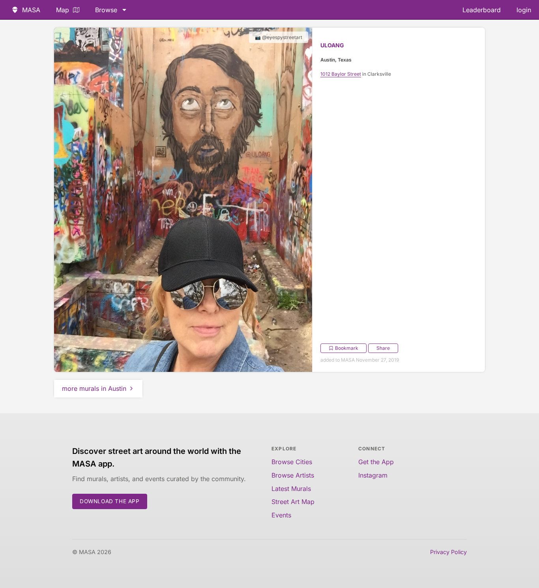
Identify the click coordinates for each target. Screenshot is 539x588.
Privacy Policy (448, 552)
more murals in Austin (94, 388)
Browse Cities (291, 462)
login (524, 10)
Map (62, 10)
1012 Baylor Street (340, 74)
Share (383, 348)
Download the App (110, 501)
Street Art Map (292, 502)
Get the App (376, 462)
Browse (106, 10)
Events (281, 515)
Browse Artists (292, 475)
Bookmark (346, 348)
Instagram (372, 475)
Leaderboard (481, 10)
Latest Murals (291, 489)
